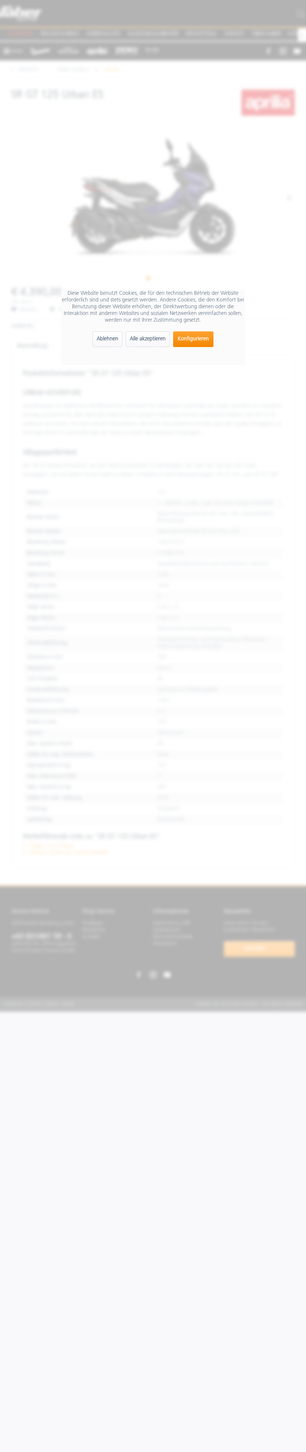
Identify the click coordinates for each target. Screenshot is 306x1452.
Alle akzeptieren (148, 339)
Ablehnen (107, 339)
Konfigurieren (193, 339)
